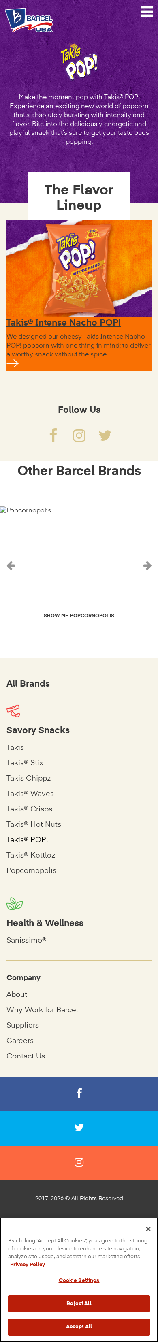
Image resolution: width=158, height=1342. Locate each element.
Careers (20, 1041)
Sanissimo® (26, 940)
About (16, 994)
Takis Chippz (28, 778)
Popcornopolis (31, 871)
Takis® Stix (24, 763)
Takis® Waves (30, 794)
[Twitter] (105, 439)
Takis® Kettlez (30, 855)
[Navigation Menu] (147, 11)
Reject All (78, 1303)
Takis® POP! (27, 840)
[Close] (148, 1229)
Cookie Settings (79, 1280)
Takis (15, 747)
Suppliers (22, 1025)
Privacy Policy (27, 1264)
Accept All (79, 1326)
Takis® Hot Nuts (33, 824)
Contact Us (25, 1056)
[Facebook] (53, 439)
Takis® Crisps (29, 809)
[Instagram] (79, 439)
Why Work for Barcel (42, 1010)
